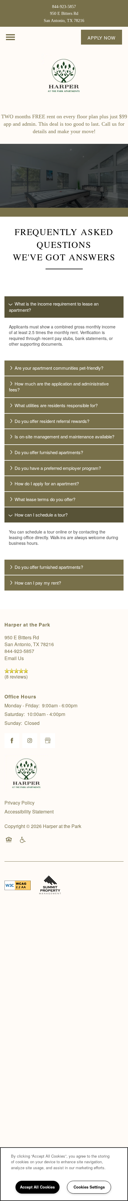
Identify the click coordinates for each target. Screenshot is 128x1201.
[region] (64, 1174)
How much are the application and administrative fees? (59, 386)
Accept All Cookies (37, 1187)
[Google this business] (47, 740)
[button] (101, 37)
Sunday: (13, 723)
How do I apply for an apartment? (47, 483)
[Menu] (10, 37)
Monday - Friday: (22, 705)
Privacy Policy (19, 802)
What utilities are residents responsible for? (56, 405)
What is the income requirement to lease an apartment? (54, 306)
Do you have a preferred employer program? (58, 468)
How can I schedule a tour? (41, 514)
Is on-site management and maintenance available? (64, 436)
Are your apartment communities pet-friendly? (59, 368)
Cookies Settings (89, 1187)
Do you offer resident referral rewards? (52, 421)
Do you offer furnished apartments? (49, 452)
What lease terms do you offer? (45, 499)
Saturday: (14, 714)
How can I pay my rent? (38, 583)
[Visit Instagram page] (29, 740)
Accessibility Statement (29, 811)
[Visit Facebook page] (11, 740)
